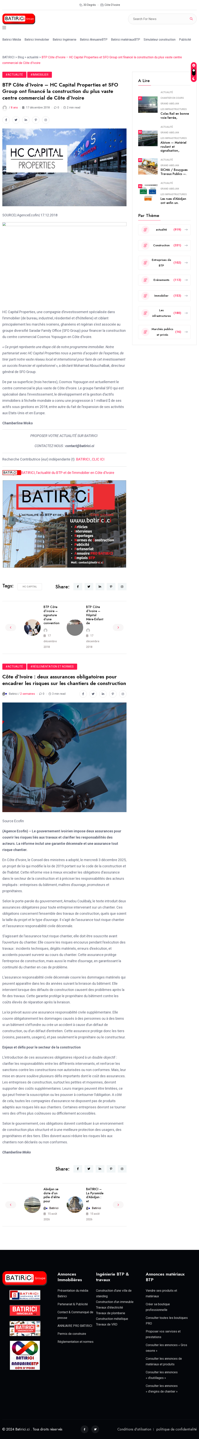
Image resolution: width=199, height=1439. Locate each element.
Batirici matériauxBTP (125, 39)
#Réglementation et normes (52, 666)
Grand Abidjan (170, 103)
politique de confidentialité (176, 1429)
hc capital (30, 586)
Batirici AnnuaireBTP (93, 39)
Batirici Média (11, 39)
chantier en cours (172, 98)
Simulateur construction (159, 39)
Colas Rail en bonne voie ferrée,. (175, 115)
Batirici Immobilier (36, 39)
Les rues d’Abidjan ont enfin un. (173, 201)
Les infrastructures (174, 109)
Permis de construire (72, 1334)
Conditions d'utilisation (134, 1429)
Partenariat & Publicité (73, 1304)
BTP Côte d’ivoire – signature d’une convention (51, 615)
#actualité (14, 74)
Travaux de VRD (106, 1324)
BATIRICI (83, 459)
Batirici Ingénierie (64, 39)
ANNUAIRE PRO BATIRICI (75, 1326)
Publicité (185, 39)
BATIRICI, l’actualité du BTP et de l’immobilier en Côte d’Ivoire (67, 473)
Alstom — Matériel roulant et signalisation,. (173, 146)
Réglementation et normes (75, 1342)
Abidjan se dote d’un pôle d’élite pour (52, 1195)
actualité (167, 92)
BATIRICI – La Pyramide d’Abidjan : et (94, 1195)
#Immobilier (40, 74)
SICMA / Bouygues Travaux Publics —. (174, 172)
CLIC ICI (98, 459)
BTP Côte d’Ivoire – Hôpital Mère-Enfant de (94, 615)
